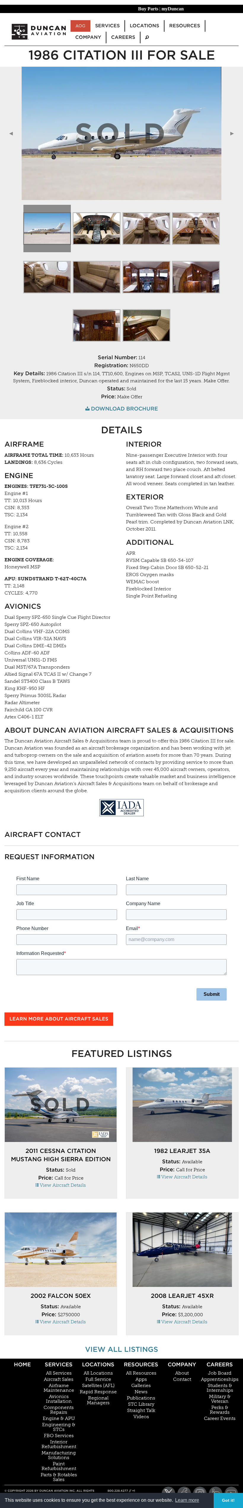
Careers (220, 1364)
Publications (141, 1398)
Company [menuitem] (88, 37)
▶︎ (234, 133)
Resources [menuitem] (184, 25)
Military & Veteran (220, 1399)
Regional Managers (98, 1400)
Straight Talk (141, 1410)
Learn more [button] (187, 1500)
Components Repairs (59, 1410)
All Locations (98, 1373)
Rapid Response (98, 1391)
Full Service (98, 1379)
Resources (141, 1364)
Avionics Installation (59, 1399)
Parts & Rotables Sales (59, 1477)
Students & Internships (220, 1388)
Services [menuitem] (107, 25)
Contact (182, 1379)
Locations (98, 1364)
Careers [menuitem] (123, 37)
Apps (141, 1379)
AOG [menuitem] (80, 25)
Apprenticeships (220, 1379)
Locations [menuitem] (144, 25)
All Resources (141, 1373)
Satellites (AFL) (98, 1385)
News (141, 1391)
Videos (141, 1416)
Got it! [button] (228, 1500)
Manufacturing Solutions (58, 1455)
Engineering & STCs (58, 1427)
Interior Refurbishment (58, 1444)
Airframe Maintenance (59, 1388)
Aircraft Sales (58, 1379)
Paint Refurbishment (58, 1466)
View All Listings (121, 1349)
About (182, 1373)
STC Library (141, 1404)
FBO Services (59, 1435)
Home (22, 1364)
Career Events (220, 1418)
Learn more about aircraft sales (58, 1019)
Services (59, 1364)
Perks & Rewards (220, 1410)
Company (182, 1364)
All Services (59, 1373)
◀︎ (13, 133)
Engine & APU (59, 1418)
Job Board (219, 1373)
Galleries (141, 1385)
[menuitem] (147, 37)
